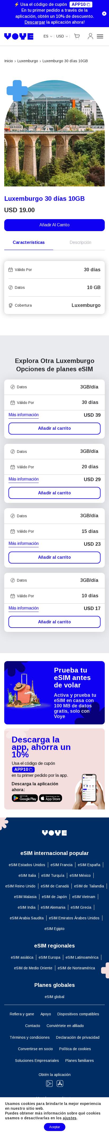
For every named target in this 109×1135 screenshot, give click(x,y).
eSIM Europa (49, 957)
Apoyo (45, 1014)
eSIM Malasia (25, 897)
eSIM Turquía (52, 875)
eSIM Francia (61, 865)
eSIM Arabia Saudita (27, 918)
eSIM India (26, 907)
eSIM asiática (22, 957)
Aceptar (54, 1127)
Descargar (35, 22)
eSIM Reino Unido (20, 886)
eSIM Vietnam (83, 897)
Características (29, 242)
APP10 (78, 4)
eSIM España (89, 865)
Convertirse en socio (35, 1049)
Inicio (8, 61)
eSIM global (54, 997)
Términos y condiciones (30, 1037)
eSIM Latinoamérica (82, 957)
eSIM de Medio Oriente (33, 968)
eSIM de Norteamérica (76, 968)
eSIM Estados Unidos (27, 865)
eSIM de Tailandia (89, 886)
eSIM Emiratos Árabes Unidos (74, 918)
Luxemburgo (27, 61)
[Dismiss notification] (104, 13)
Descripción (80, 242)
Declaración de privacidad (77, 1037)
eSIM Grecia (81, 907)
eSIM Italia (27, 875)
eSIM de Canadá (55, 886)
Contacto (32, 1026)
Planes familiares (79, 1060)
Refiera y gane (22, 1014)
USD (60, 36)
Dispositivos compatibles (78, 1014)
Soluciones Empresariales (37, 1060)
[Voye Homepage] (19, 36)
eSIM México (80, 875)
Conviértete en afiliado (65, 1026)
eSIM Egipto (54, 929)
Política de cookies (75, 1049)
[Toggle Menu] (101, 36)
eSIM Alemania (53, 907)
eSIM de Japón (54, 897)
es (46, 36)
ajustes (69, 1118)
